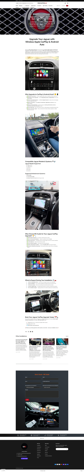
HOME (17, 5)
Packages (20, 5)
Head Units (39, 450)
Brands (46, 450)
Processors (39, 452)
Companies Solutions (25, 7)
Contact (63, 5)
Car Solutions (47, 447)
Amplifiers (38, 445)
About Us (58, 5)
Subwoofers (39, 455)
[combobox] (24, 3)
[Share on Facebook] (30, 332)
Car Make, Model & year (46, 381)
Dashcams (27, 5)
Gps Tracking (45, 5)
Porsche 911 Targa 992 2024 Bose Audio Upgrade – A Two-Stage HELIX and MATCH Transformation (21, 341)
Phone (26, 381)
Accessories (39, 447)
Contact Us (32, 7)
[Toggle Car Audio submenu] (41, 5)
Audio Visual (33, 5)
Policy (38, 457)
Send (27, 399)
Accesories (50, 5)
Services (46, 452)
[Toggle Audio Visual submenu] (36, 5)
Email (43, 377)
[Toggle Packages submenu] (22, 5)
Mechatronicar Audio (20, 468)
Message (26, 389)
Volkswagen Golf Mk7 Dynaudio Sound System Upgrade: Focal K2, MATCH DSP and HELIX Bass (48, 348)
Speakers (38, 454)
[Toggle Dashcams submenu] (29, 5)
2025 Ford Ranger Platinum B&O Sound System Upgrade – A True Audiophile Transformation (35, 348)
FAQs (61, 0)
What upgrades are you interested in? (30, 385)
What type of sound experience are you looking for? (50, 385)
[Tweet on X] (29, 332)
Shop (46, 445)
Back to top (42, 438)
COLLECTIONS (65, 0)
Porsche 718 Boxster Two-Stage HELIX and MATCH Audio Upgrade (61, 348)
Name (26, 377)
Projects (17, 7)
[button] (68, 3)
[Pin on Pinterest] (32, 332)
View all (67, 336)
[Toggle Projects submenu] (19, 7)
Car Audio (39, 5)
